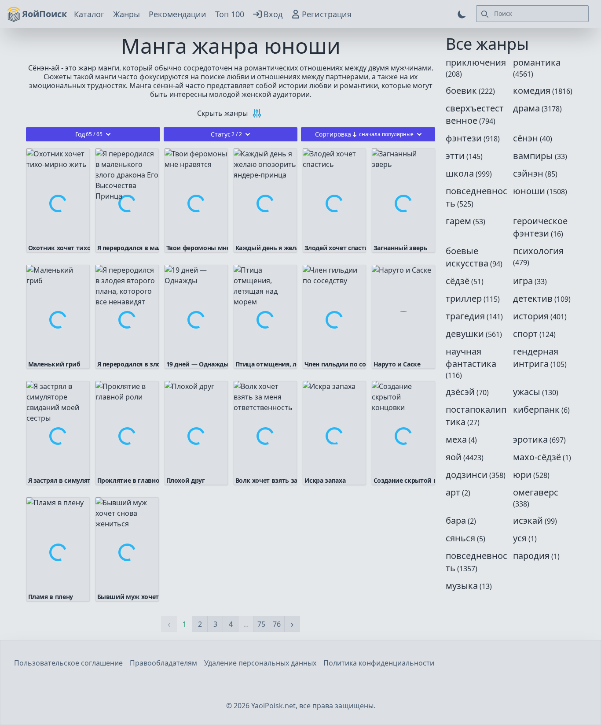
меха (456, 439)
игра (523, 281)
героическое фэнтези (540, 227)
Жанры (126, 14)
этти (455, 156)
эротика (530, 439)
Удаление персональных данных (260, 663)
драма (526, 108)
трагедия (465, 316)
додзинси (466, 475)
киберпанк (536, 409)
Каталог (89, 14)
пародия (531, 556)
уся (520, 538)
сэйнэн (528, 173)
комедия (531, 90)
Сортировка (364, 134)
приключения (476, 62)
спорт (525, 334)
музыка (462, 586)
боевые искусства (467, 257)
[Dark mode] (462, 14)
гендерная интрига (535, 357)
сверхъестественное (475, 114)
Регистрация (327, 14)
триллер (464, 298)
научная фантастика (471, 357)
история (531, 316)
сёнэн (525, 138)
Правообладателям (163, 663)
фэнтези (464, 138)
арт (453, 492)
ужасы (526, 392)
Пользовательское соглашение (68, 663)
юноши (529, 191)
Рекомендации (177, 14)
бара (456, 520)
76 (277, 624)
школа (460, 173)
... (246, 624)
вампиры (533, 156)
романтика (537, 62)
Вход (273, 14)
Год (89, 134)
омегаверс (535, 492)
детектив (533, 298)
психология (538, 251)
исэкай (528, 520)
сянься (460, 538)
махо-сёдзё (537, 457)
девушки (465, 334)
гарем (458, 221)
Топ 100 (229, 14)
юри (522, 475)
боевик (461, 90)
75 (261, 624)
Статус (226, 134)
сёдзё (457, 281)
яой (454, 457)
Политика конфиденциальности (378, 663)
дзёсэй (460, 392)
